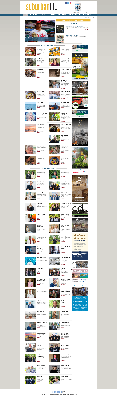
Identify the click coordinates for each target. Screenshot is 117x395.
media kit (69, 394)
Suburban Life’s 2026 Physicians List (74, 26)
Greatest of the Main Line (72, 35)
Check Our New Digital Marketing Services (73, 20)
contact (43, 394)
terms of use (52, 394)
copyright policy (58, 394)
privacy (47, 394)
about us (64, 394)
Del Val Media (74, 394)
